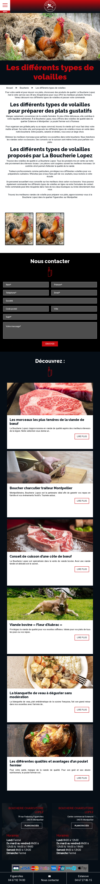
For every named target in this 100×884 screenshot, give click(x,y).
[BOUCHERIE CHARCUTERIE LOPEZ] (50, 6)
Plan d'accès (32, 826)
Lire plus (82, 436)
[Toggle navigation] (5, 5)
